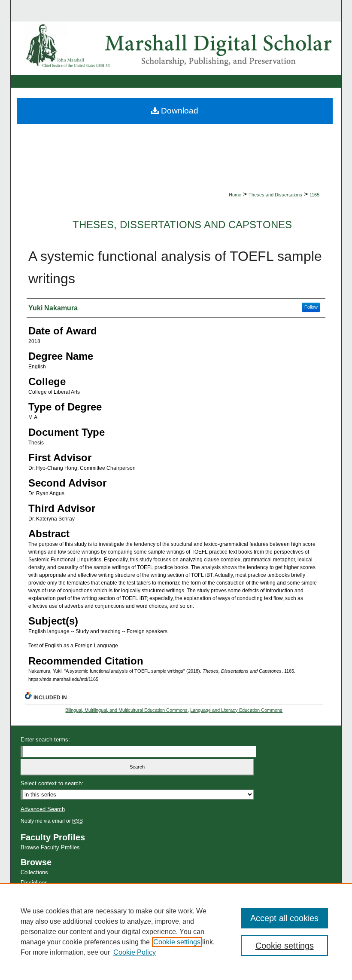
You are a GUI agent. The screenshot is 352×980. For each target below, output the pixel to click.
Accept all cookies (284, 918)
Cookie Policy (134, 952)
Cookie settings (176, 942)
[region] (176, 931)
